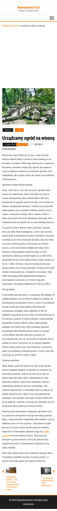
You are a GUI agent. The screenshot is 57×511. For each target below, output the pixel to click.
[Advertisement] (28, 58)
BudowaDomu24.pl (28, 7)
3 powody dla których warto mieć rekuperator (47, 482)
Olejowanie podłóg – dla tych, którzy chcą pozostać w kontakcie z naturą (12, 483)
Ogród (19, 130)
